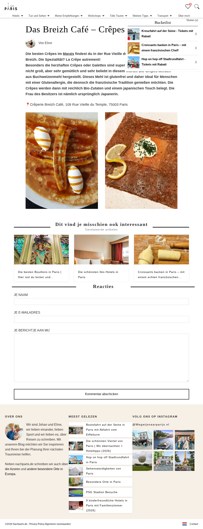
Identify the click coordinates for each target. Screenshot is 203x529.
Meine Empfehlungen (67, 15)
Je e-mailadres (27, 312)
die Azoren (12, 469)
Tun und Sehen (37, 15)
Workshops (94, 15)
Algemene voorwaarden (58, 524)
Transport (162, 15)
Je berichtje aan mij (32, 330)
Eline (48, 43)
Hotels (16, 15)
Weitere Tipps (140, 15)
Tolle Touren (117, 15)
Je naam (21, 295)
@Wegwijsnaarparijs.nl (150, 424)
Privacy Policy (36, 524)
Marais (68, 54)
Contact (194, 524)
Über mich (184, 15)
